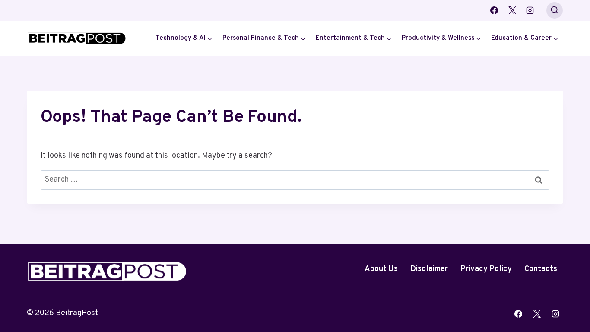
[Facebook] (494, 10)
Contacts (540, 269)
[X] (512, 10)
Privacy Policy (486, 269)
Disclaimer (429, 269)
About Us (381, 269)
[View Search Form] (554, 10)
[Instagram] (530, 10)
